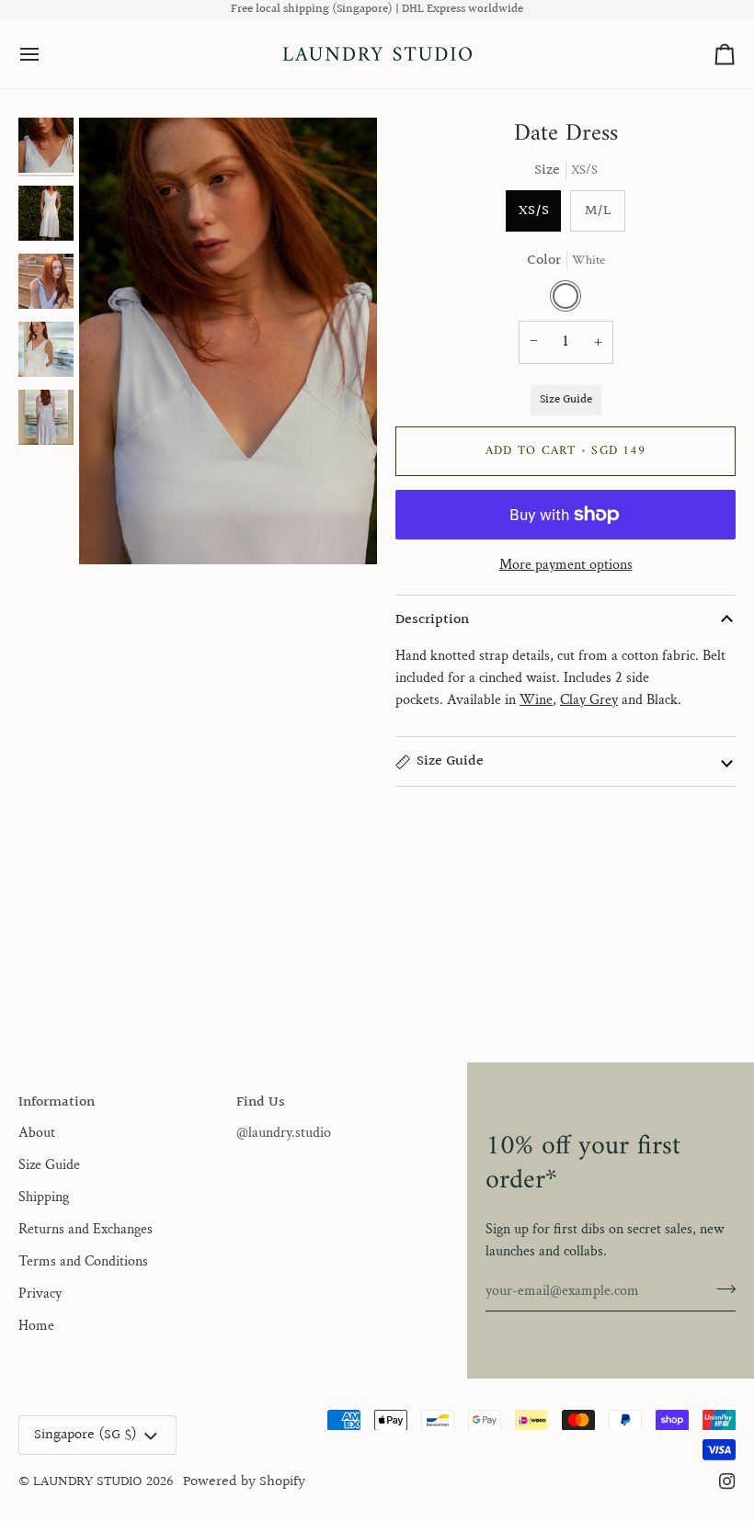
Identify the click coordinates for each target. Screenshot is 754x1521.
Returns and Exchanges (85, 1229)
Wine (536, 699)
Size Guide (566, 400)
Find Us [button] (260, 1103)
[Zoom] (228, 341)
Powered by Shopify (244, 1481)
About (36, 1132)
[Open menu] (46, 53)
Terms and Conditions (83, 1261)
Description (432, 619)
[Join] (720, 1288)
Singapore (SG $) (85, 1435)
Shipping (43, 1197)
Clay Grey (589, 699)
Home (36, 1325)
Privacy (40, 1293)
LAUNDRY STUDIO (88, 1481)
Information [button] (56, 1103)
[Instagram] (727, 1481)
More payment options (566, 564)
